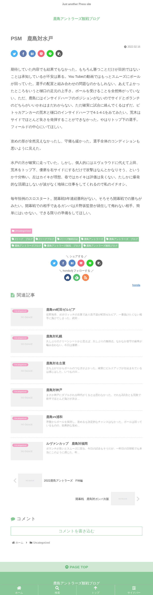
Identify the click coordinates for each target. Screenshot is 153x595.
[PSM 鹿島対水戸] (32, 53)
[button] (141, 423)
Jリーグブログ (46, 239)
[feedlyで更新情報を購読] (76, 277)
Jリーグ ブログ (23, 239)
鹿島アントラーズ (93, 239)
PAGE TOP (78, 567)
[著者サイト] (67, 277)
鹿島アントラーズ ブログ (123, 239)
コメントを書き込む (76, 531)
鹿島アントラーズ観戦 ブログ (63, 245)
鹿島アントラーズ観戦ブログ (102, 245)
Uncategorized (22, 231)
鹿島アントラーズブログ (27, 245)
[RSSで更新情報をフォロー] (85, 277)
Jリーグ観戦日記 (69, 239)
